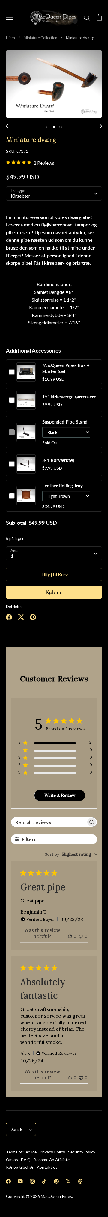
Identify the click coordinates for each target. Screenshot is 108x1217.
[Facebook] (8, 1181)
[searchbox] (48, 822)
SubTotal (16, 523)
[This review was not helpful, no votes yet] (81, 936)
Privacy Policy (52, 1151)
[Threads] (80, 1181)
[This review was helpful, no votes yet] (70, 936)
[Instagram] (32, 1181)
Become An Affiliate (52, 1159)
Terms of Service (21, 1151)
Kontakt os (47, 1167)
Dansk (15, 1129)
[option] (54, 84)
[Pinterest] (56, 1181)
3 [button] (60, 127)
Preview (26, 378)
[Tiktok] (44, 1181)
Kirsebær (20, 196)
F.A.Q (26, 1159)
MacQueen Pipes (56, 1196)
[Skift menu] (9, 17)
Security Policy (81, 1151)
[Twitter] (68, 1181)
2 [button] (54, 127)
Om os (12, 1159)
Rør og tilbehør (20, 1167)
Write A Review (59, 795)
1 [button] (47, 127)
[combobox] (71, 854)
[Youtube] (20, 1181)
